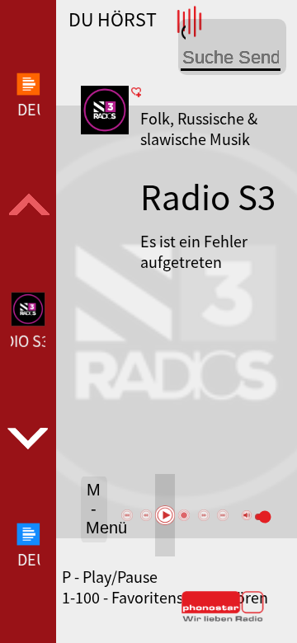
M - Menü (97, 509)
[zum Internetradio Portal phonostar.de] (223, 618)
